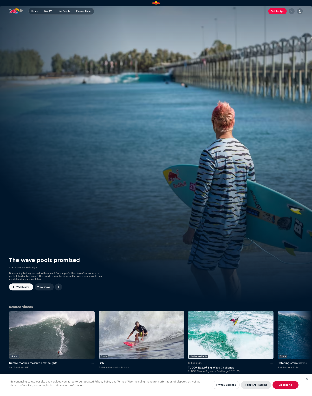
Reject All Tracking (256, 384)
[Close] (307, 379)
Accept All (285, 384)
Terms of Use (125, 381)
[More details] (93, 363)
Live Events (64, 11)
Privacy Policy (103, 381)
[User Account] (300, 11)
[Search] (292, 11)
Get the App (277, 11)
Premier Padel (83, 11)
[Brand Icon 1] (156, 3)
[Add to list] (58, 286)
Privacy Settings (226, 384)
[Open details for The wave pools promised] (156, 154)
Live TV (48, 11)
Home (34, 11)
